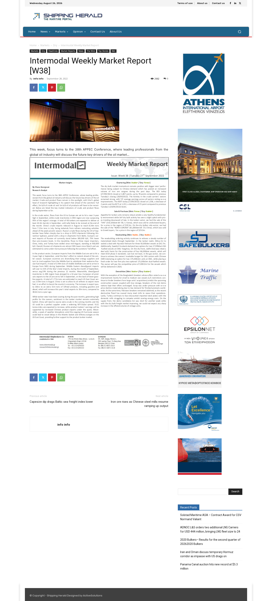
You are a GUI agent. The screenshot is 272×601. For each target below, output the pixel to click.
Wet (113, 51)
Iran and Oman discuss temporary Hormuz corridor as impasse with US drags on (206, 554)
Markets (44, 45)
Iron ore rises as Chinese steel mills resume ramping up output (139, 404)
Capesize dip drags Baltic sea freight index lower (61, 402)
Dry (55, 45)
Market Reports (68, 51)
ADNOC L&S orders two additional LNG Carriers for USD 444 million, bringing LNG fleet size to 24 (210, 529)
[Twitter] (240, 3)
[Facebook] (230, 3)
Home (33, 45)
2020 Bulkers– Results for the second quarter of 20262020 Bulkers (210, 541)
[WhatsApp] (61, 88)
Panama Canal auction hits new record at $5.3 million (209, 566)
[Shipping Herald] (68, 17)
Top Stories (103, 51)
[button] (239, 31)
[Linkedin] (235, 3)
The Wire (91, 51)
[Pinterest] (52, 88)
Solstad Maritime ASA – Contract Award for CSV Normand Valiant (210, 517)
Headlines (53, 51)
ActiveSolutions (92, 595)
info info (38, 78)
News (80, 51)
